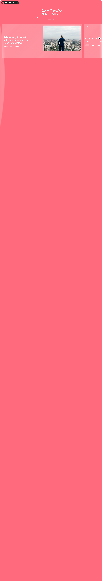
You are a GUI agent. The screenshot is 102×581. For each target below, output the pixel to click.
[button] (18, 3)
